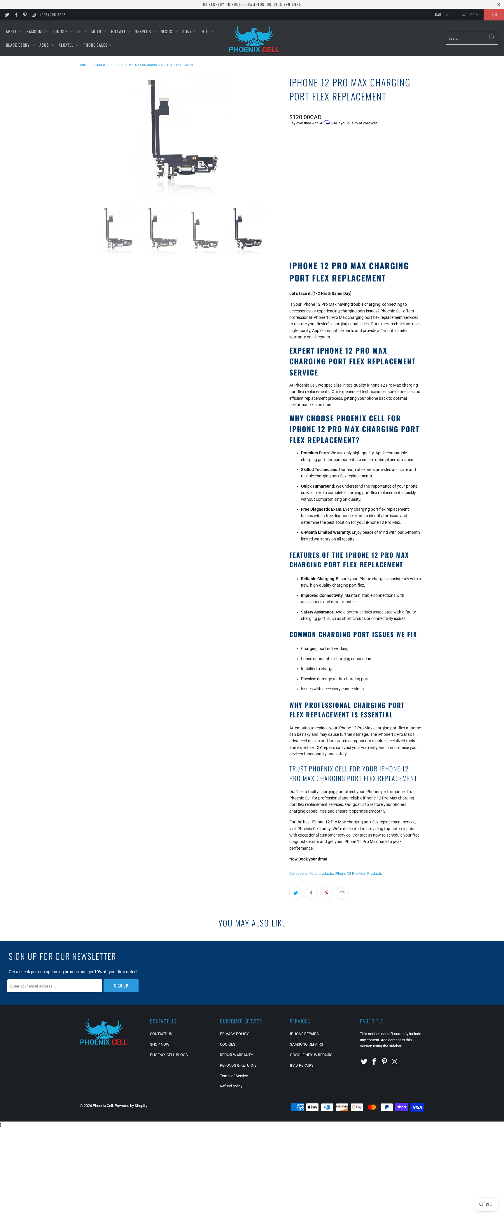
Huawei (118, 31)
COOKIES (227, 1044)
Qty (292, 193)
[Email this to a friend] (342, 893)
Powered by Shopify (131, 1105)
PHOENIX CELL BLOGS (169, 1055)
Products (374, 873)
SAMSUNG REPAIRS (306, 1044)
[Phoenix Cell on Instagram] (33, 15)
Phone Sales (96, 45)
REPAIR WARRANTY (236, 1055)
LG (80, 31)
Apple (12, 31)
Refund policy (231, 1086)
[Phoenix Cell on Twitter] (6, 15)
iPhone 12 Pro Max (350, 873)
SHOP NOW (159, 1044)
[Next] (278, 135)
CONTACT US (161, 1034)
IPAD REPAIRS (302, 1065)
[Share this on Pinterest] (326, 893)
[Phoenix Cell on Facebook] (15, 15)
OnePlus (143, 31)
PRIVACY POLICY (234, 1034)
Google (61, 31)
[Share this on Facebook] (311, 893)
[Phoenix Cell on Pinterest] (24, 15)
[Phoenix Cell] (254, 38)
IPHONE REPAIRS (304, 1034)
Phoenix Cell (103, 1105)
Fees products (321, 873)
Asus (44, 45)
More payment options (387, 234)
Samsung (36, 31)
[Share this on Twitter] (295, 893)
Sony (187, 31)
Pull (297, 152)
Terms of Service (234, 1076)
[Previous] (88, 135)
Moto (97, 31)
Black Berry (18, 45)
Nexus (167, 31)
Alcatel (67, 45)
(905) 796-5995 (53, 14)
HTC (206, 31)
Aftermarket (323, 152)
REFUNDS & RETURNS (238, 1065)
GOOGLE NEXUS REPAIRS (311, 1055)
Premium (353, 152)
